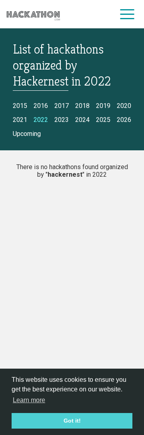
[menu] (127, 14)
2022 (41, 120)
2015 (20, 106)
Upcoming (27, 134)
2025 (103, 120)
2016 (41, 106)
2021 (20, 120)
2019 (103, 106)
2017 (61, 106)
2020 (124, 106)
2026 (124, 120)
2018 (82, 106)
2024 (82, 120)
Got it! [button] (72, 420)
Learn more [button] (29, 400)
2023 (61, 120)
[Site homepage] (33, 14)
